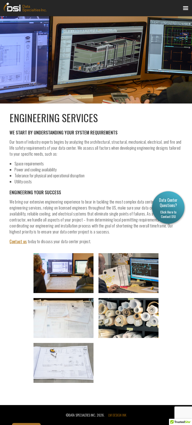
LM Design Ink (117, 415)
